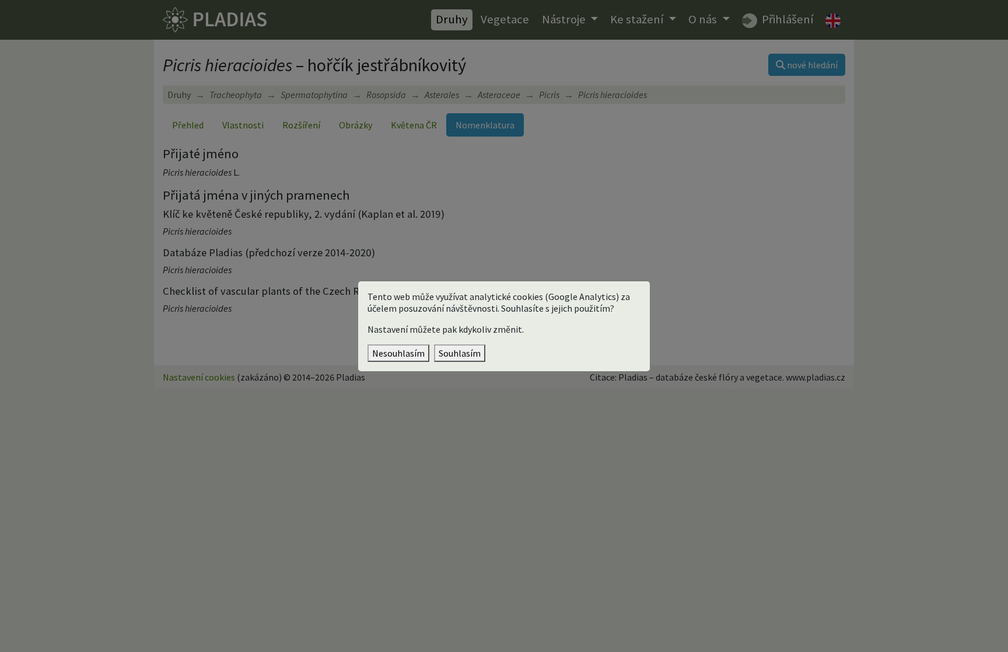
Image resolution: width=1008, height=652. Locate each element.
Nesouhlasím (398, 353)
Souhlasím (460, 353)
